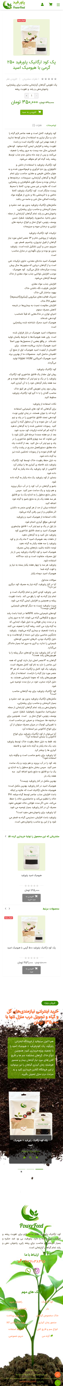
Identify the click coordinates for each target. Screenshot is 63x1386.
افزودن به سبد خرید (31, 898)
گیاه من (46, 1336)
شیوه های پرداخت (16, 1316)
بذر (47, 1309)
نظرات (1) (37, 125)
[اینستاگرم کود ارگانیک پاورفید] (36, 1272)
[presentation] (5, 836)
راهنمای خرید (15, 1302)
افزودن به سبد (29, 112)
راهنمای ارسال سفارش (16, 1309)
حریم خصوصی (16, 1336)
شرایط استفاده (16, 1329)
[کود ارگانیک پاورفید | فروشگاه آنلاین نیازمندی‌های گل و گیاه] (14, 5)
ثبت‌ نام (34, 1370)
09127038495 (33, 1262)
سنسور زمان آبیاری (47, 1323)
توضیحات (51, 125)
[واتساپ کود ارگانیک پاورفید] (28, 1272)
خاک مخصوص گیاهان (47, 1316)
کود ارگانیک (47, 1302)
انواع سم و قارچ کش (47, 1329)
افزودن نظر (11, 79)
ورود (27, 1370)
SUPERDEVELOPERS (27, 1381)
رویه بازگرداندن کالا (15, 1323)
